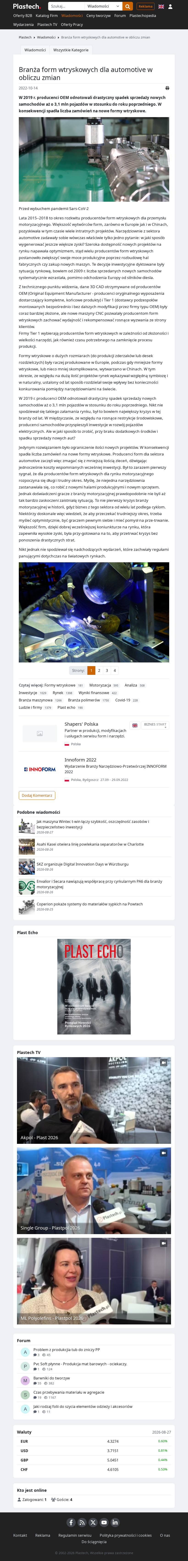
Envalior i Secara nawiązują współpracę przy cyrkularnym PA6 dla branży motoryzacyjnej (99, 884)
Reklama (145, 6)
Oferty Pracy (72, 24)
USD (24, 1450)
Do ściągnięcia (94, 1541)
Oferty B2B (22, 15)
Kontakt (20, 1535)
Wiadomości (72, 15)
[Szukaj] (127, 6)
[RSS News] (82, 1522)
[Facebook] (71, 1522)
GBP (24, 1460)
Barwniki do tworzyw (51, 1378)
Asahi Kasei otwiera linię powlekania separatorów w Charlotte (90, 844)
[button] (170, 6)
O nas (165, 1535)
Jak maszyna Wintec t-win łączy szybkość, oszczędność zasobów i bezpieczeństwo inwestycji (93, 824)
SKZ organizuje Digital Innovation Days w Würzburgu (83, 864)
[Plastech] (27, 6)
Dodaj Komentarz (37, 795)
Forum (120, 15)
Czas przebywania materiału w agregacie (68, 1392)
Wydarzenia (23, 24)
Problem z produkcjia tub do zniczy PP (66, 1349)
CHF (24, 1469)
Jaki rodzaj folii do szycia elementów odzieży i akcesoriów (83, 1406)
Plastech (25, 37)
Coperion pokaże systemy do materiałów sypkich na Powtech (90, 904)
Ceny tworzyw (98, 15)
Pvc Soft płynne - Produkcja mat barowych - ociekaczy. (80, 1363)
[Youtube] (104, 1522)
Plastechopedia (143, 15)
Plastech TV (47, 24)
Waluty (24, 1432)
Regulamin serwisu (74, 1535)
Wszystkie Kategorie (70, 49)
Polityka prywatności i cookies (126, 1535)
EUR (24, 1441)
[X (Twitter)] (93, 1522)
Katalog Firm (47, 15)
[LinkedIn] (115, 1522)
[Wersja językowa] (161, 6)
